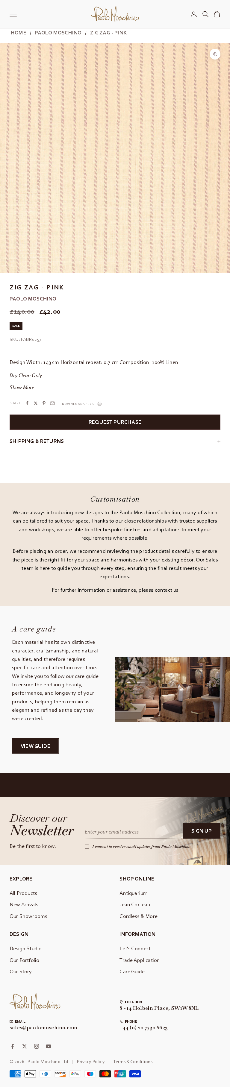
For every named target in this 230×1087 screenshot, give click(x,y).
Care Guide (132, 971)
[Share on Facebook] (27, 403)
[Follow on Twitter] (25, 1046)
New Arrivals (24, 904)
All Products (23, 893)
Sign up (201, 831)
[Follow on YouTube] (49, 1046)
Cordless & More (138, 916)
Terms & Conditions (132, 1061)
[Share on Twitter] (35, 403)
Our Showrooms (28, 916)
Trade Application (139, 960)
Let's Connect (135, 948)
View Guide (35, 746)
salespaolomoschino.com (43, 1027)
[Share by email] (52, 403)
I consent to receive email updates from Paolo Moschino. (141, 846)
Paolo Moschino (58, 32)
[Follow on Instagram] (37, 1046)
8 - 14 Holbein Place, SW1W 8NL (159, 1008)
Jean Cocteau (134, 904)
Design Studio (26, 948)
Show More (22, 387)
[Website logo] (35, 1002)
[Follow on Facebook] (13, 1046)
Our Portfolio (24, 960)
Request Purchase (115, 422)
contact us (166, 590)
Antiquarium (133, 893)
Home (18, 32)
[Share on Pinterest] (44, 403)
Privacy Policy (91, 1061)
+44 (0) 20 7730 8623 (143, 1027)
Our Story (21, 971)
